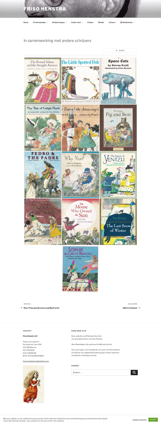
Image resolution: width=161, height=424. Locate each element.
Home (25, 22)
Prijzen (90, 22)
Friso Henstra (45, 9)
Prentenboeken (39, 22)
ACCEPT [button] (153, 420)
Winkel (101, 22)
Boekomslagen (58, 22)
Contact (112, 22)
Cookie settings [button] (140, 420)
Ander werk (76, 22)
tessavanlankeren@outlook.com (36, 361)
